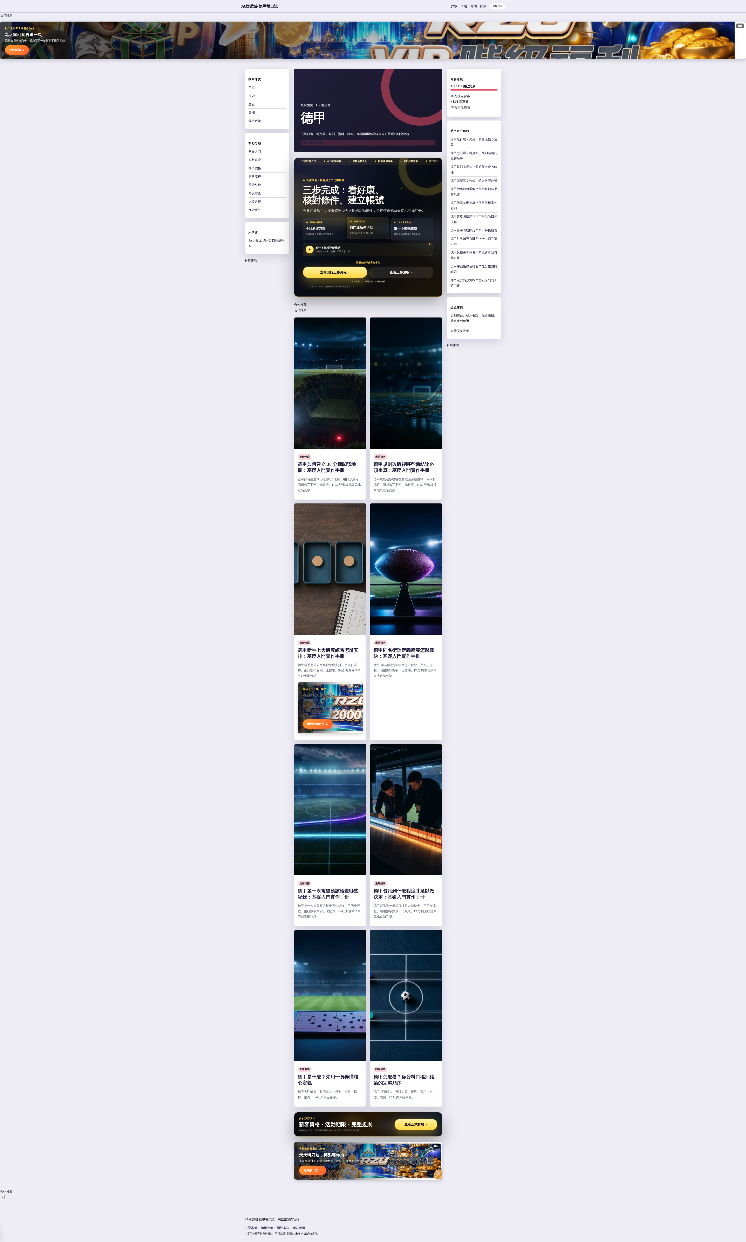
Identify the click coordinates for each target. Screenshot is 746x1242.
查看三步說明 (401, 272)
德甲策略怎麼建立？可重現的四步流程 (474, 219)
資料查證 (254, 159)
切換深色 (497, 6)
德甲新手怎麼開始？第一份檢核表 (474, 230)
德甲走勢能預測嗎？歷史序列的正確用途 (474, 282)
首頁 (251, 87)
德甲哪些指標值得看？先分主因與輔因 (474, 269)
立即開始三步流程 (335, 272)
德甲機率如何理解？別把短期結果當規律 (474, 191)
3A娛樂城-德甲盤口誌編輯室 (266, 243)
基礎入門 (254, 151)
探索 (454, 6)
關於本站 (283, 1228)
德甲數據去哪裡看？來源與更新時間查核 (474, 255)
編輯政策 (254, 121)
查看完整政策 (460, 330)
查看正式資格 (416, 1124)
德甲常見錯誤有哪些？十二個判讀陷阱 (474, 241)
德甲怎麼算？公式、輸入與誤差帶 (474, 180)
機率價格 (254, 168)
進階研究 (254, 210)
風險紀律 (254, 185)
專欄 (474, 6)
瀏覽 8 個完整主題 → (314, 142)
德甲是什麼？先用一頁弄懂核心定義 (474, 142)
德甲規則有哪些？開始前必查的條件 (474, 169)
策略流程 (254, 176)
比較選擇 (254, 201)
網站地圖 (299, 1228)
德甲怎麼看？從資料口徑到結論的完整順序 (474, 155)
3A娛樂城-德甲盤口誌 (259, 6)
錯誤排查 (254, 193)
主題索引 (251, 1228)
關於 (483, 6)
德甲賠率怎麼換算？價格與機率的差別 (474, 205)
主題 (464, 6)
